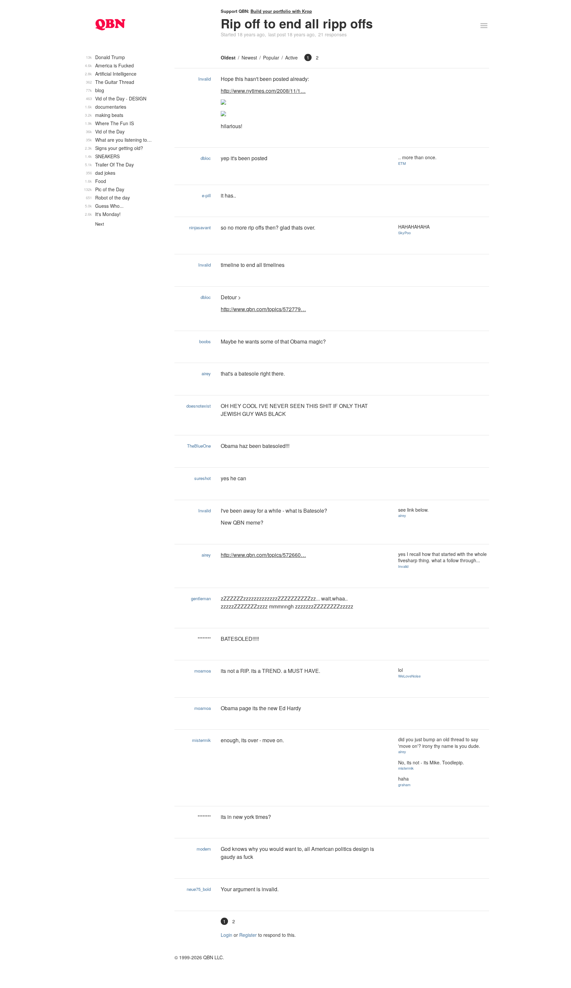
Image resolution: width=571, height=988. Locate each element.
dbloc (206, 158)
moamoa (202, 671)
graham (404, 784)
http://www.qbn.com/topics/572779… (263, 309)
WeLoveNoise (409, 675)
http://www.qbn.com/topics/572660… (263, 555)
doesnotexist (198, 406)
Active (291, 57)
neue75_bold (199, 889)
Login (226, 935)
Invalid (204, 79)
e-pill (206, 195)
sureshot (202, 478)
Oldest (228, 57)
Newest (249, 57)
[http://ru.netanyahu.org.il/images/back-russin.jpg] (304, 114)
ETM (402, 163)
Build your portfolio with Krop (281, 11)
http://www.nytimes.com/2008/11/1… (263, 90)
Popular (271, 57)
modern (204, 849)
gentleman (201, 598)
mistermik (201, 740)
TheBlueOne (199, 446)
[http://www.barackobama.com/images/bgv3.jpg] (304, 102)
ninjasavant (200, 227)
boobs (205, 341)
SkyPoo (404, 232)
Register (248, 935)
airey (206, 373)
